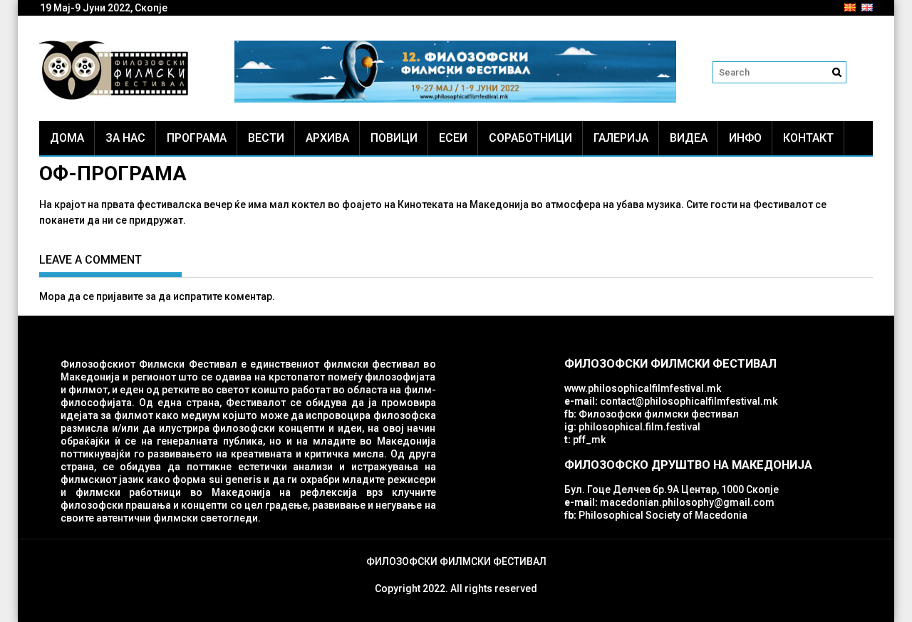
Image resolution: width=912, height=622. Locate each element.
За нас (125, 138)
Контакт (808, 138)
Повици (394, 138)
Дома (67, 138)
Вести (266, 138)
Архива (327, 138)
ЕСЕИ (453, 138)
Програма (197, 138)
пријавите (119, 296)
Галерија (621, 138)
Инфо (745, 138)
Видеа (689, 138)
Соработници (530, 138)
